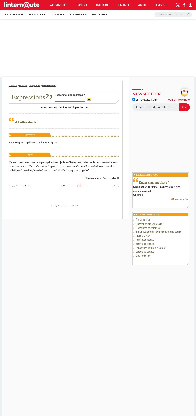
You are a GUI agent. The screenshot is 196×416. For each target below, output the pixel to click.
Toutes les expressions (180, 199)
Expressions (78, 14)
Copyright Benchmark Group (19, 186)
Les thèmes (65, 107)
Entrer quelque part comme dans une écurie (158, 231)
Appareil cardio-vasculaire (149, 223)
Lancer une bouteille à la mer (150, 247)
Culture (102, 5)
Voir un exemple (179, 99)
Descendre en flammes (148, 227)
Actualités (59, 5)
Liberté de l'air (143, 255)
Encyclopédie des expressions (61, 206)
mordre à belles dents (45, 170)
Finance (124, 5)
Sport (82, 5)
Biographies (37, 14)
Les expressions (48, 107)
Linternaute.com (146, 99)
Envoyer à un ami (70, 186)
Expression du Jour (147, 175)
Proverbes (99, 14)
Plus (158, 5)
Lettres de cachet (145, 251)
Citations (57, 14)
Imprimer (85, 186)
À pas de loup (143, 219)
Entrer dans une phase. (153, 182)
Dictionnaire (14, 14)
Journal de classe (145, 243)
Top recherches (81, 107)
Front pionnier (143, 235)
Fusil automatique (145, 239)
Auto (142, 5)
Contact (75, 206)
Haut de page (114, 186)
